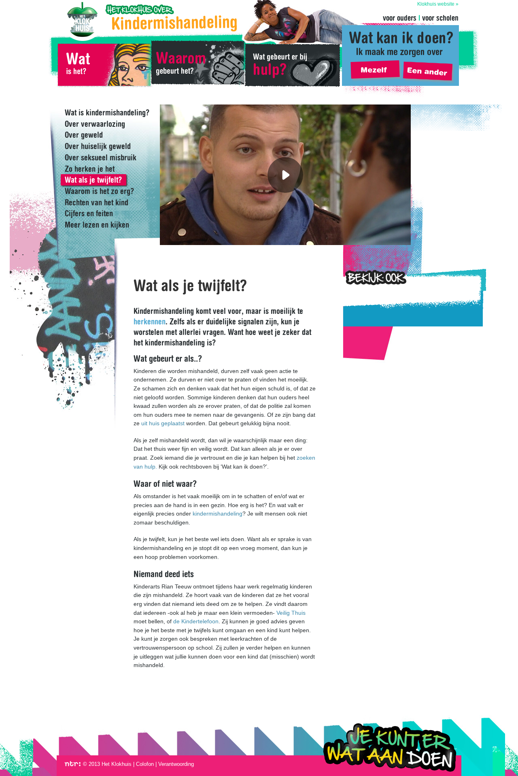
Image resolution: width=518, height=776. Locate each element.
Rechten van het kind (96, 202)
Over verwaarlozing (95, 124)
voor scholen (440, 18)
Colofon (145, 764)
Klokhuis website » (438, 4)
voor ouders (399, 18)
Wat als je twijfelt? (93, 180)
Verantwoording (176, 764)
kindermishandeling (217, 513)
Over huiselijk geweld (98, 146)
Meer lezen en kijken (97, 225)
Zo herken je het (90, 169)
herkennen (150, 321)
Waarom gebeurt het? (197, 65)
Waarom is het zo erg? (99, 191)
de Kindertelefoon (196, 621)
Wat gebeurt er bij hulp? (292, 65)
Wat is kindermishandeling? (104, 65)
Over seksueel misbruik (100, 157)
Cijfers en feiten (89, 213)
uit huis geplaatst (163, 423)
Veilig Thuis (291, 613)
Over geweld (84, 135)
